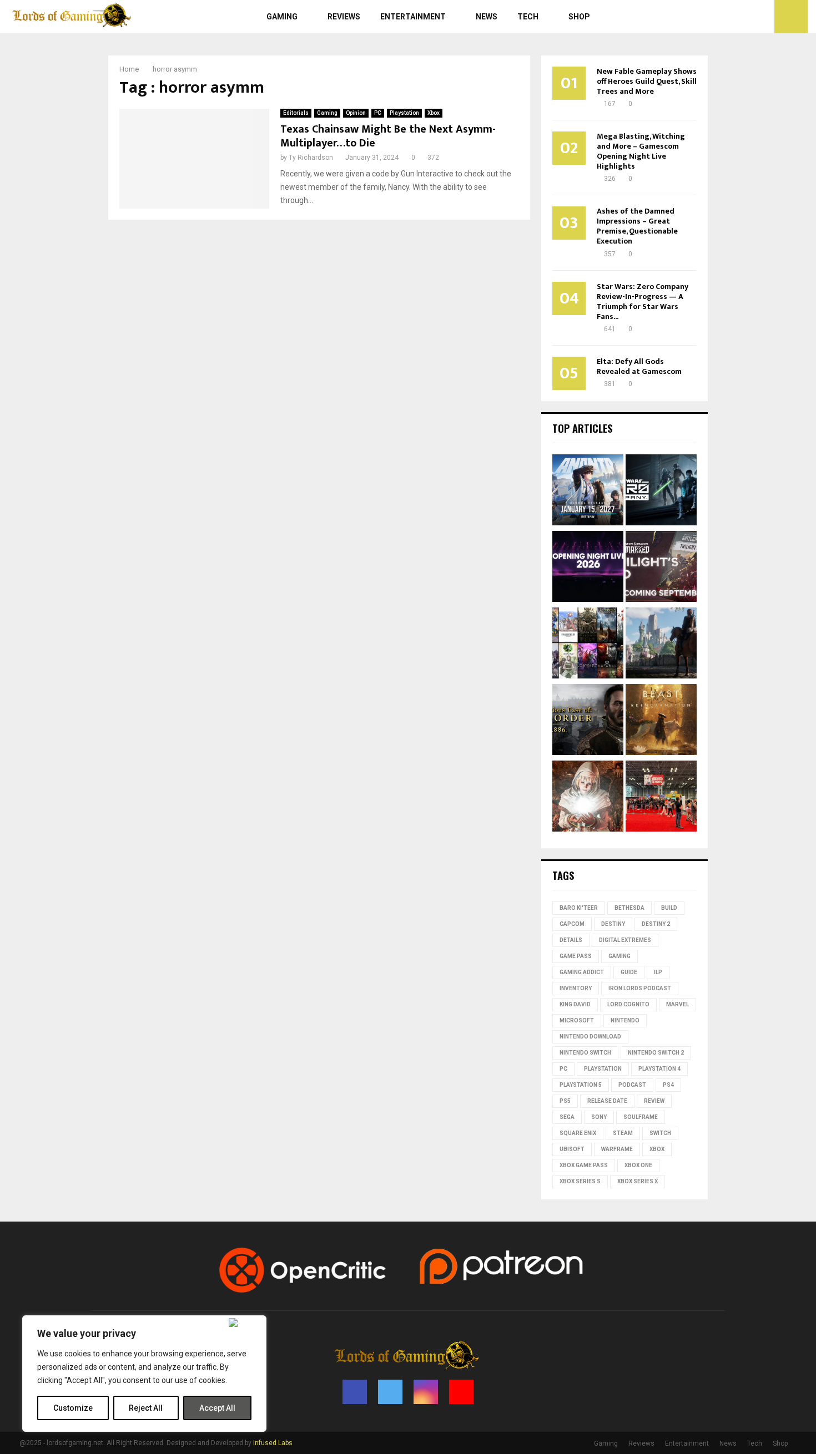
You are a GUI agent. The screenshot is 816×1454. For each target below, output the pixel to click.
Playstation (404, 113)
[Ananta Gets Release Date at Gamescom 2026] (587, 491)
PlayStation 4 (659, 1069)
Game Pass (576, 956)
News (486, 16)
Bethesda (629, 908)
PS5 (565, 1101)
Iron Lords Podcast (639, 988)
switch (660, 1133)
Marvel (677, 1004)
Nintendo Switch (585, 1053)
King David (575, 1004)
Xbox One (638, 1165)
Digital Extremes (625, 940)
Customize (73, 1408)
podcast (632, 1085)
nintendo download (590, 1036)
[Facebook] (726, 16)
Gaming (282, 16)
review (654, 1101)
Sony (599, 1117)
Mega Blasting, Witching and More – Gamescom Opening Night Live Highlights (641, 151)
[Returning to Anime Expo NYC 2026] (661, 798)
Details (571, 940)
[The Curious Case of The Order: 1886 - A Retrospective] (587, 721)
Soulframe (640, 1117)
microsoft (577, 1020)
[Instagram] (750, 16)
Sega (567, 1117)
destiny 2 (656, 924)
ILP (658, 972)
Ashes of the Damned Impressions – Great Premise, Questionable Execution (637, 226)
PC (377, 113)
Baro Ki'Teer (579, 908)
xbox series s (580, 1181)
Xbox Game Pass (584, 1165)
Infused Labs (273, 1443)
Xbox (433, 113)
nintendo (625, 1020)
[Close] (245, 1322)
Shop (579, 16)
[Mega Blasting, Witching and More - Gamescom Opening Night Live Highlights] (587, 568)
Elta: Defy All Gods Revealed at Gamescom (639, 366)
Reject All (146, 1408)
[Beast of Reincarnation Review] (661, 721)
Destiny (613, 924)
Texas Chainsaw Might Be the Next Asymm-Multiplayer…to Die (388, 136)
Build (669, 908)
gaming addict (582, 972)
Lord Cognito (628, 1004)
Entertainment (413, 16)
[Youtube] (763, 16)
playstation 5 (581, 1085)
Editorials (296, 113)
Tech (527, 16)
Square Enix (578, 1133)
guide (629, 972)
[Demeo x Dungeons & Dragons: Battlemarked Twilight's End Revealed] (661, 568)
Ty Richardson (311, 157)
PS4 (668, 1085)
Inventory (576, 988)
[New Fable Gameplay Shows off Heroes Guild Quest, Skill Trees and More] (661, 644)
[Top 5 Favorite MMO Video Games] (587, 644)
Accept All (217, 1408)
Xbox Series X (637, 1181)
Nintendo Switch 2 (656, 1053)
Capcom (572, 924)
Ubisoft (572, 1149)
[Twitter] (738, 16)
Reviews (344, 16)
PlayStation (603, 1069)
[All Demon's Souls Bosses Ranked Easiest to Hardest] (587, 798)
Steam (623, 1133)
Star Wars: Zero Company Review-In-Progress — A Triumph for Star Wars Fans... (642, 301)
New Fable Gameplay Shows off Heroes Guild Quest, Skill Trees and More (647, 81)
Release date (607, 1101)
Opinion (356, 113)
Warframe (617, 1149)
